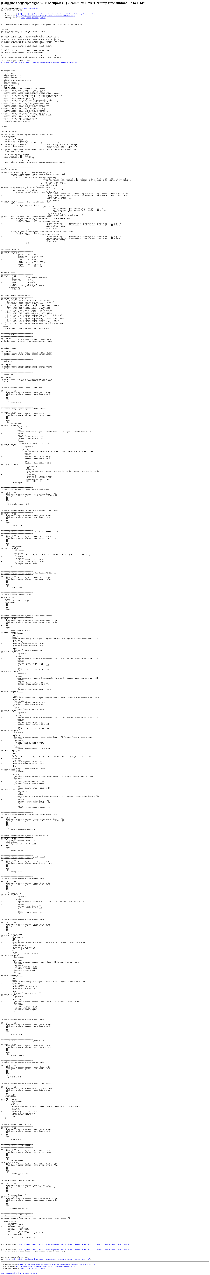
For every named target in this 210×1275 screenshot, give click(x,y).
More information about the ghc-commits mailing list (19, 1273)
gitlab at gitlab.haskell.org (30, 8)
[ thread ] (29, 18)
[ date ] (22, 18)
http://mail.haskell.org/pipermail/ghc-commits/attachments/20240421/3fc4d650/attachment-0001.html (48, 1259)
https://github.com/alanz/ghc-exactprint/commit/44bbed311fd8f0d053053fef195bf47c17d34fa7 (39, 62)
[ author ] (43, 18)
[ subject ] (35, 18)
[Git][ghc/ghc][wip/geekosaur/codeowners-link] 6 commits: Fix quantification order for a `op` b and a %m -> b (56, 14)
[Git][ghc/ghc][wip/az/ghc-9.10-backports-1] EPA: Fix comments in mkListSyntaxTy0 (45, 16)
